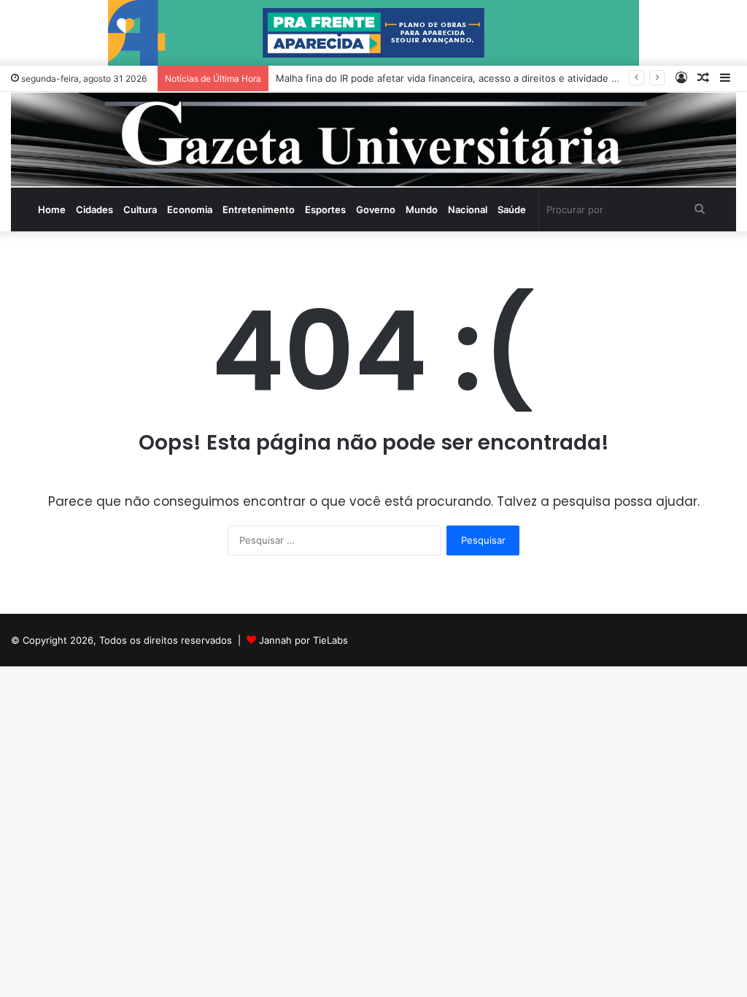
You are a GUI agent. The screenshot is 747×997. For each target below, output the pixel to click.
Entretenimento (258, 209)
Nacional (467, 209)
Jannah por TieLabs (303, 640)
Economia (189, 209)
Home (52, 209)
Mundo (422, 209)
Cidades (94, 209)
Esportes (325, 209)
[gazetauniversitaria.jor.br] (373, 140)
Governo (375, 209)
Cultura (140, 209)
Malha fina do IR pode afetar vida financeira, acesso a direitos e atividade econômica (468, 78)
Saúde (512, 209)
